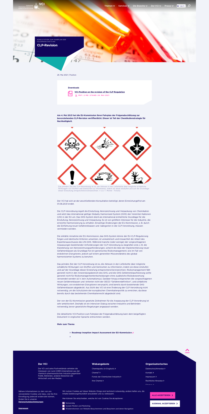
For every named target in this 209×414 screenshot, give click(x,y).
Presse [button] (168, 6)
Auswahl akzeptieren (163, 404)
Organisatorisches (157, 364)
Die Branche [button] (139, 6)
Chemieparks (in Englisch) (103, 369)
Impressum (23, 408)
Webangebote (100, 364)
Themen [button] (108, 6)
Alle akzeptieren (161, 395)
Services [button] (122, 6)
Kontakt (149, 373)
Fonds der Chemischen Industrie (106, 377)
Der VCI (42, 364)
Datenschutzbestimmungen (31, 402)
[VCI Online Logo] (31, 6)
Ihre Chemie (97, 381)
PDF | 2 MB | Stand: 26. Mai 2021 (93, 95)
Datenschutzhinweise (155, 369)
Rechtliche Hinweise (154, 381)
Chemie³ (95, 373)
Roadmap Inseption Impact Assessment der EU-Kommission (102, 332)
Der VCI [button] (155, 6)
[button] (189, 5)
